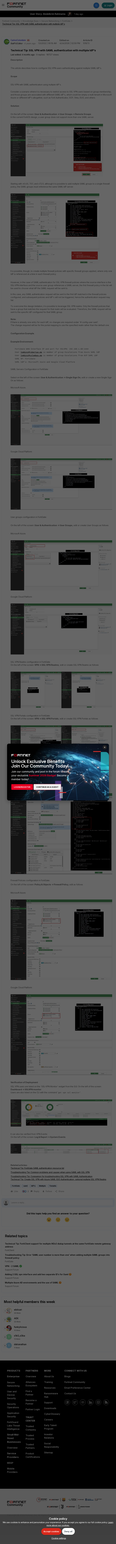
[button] (58, 1538)
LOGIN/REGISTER (22, 787)
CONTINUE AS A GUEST (47, 787)
